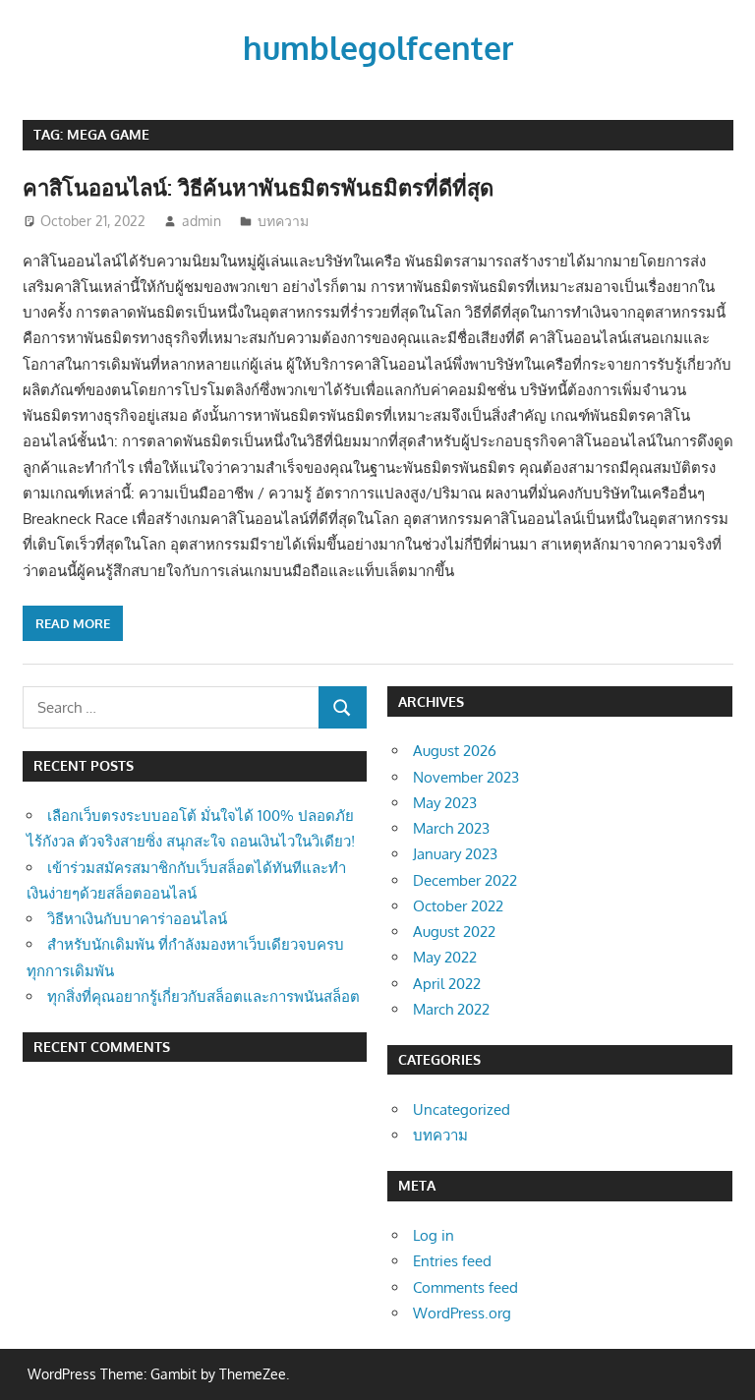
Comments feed (465, 1287)
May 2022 (445, 957)
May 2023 (445, 802)
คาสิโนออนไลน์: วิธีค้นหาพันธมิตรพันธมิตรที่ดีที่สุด (258, 187)
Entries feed (452, 1261)
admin (201, 220)
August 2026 (454, 750)
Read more (72, 623)
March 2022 (451, 1009)
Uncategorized (461, 1109)
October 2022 (458, 906)
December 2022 (465, 880)
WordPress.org (462, 1313)
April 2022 (447, 983)
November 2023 (466, 777)
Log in (433, 1235)
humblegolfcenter (378, 48)
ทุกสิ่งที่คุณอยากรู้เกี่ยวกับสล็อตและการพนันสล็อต (203, 996)
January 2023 (455, 854)
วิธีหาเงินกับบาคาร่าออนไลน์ (137, 918)
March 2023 (451, 828)
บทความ (283, 220)
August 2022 (454, 931)
